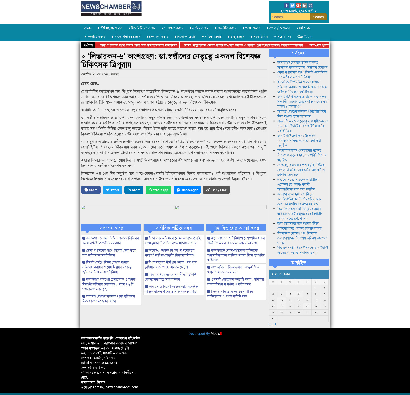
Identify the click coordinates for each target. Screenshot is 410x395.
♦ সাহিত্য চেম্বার (211, 36)
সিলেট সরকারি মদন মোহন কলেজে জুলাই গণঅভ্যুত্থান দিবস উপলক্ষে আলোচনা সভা (173, 240)
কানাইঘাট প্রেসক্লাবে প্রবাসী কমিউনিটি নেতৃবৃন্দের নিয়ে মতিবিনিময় (170, 277)
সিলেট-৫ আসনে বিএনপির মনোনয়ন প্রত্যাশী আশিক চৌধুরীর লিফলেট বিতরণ (170, 252)
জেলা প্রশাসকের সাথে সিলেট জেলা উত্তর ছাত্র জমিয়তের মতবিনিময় (129, 45)
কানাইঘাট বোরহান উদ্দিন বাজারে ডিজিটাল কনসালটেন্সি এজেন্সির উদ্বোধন (110, 240)
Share (93, 190)
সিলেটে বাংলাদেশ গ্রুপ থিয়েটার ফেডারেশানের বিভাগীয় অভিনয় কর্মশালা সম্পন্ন (302, 238)
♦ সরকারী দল (259, 36)
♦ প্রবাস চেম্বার (251, 27)
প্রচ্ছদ (87, 27)
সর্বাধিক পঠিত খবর (174, 227)
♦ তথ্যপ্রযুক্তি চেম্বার (278, 27)
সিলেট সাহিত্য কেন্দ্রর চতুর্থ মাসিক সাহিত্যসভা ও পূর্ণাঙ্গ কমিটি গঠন (230, 294)
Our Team (304, 36)
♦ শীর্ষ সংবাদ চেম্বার (110, 27)
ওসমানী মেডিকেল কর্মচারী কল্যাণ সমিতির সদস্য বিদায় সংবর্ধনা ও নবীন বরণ (235, 282)
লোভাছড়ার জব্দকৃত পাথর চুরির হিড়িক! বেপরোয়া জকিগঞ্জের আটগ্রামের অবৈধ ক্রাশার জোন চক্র (301, 169)
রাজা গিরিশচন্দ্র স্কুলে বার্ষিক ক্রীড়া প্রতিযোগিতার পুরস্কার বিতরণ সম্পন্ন (299, 226)
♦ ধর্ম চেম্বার (303, 27)
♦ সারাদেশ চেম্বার (172, 27)
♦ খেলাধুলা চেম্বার (157, 36)
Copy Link (219, 190)
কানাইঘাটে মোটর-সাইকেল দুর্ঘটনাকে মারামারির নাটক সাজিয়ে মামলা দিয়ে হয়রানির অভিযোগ (236, 255)
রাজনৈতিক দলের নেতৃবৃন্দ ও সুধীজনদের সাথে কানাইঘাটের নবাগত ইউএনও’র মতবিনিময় (302, 125)
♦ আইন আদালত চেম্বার (125, 36)
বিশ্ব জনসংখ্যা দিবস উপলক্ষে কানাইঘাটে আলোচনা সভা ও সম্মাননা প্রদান (302, 250)
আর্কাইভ (298, 262)
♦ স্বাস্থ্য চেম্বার (236, 36)
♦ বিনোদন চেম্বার (185, 36)
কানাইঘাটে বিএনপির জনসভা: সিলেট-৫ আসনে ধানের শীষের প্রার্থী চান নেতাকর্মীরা (171, 289)
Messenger (190, 190)
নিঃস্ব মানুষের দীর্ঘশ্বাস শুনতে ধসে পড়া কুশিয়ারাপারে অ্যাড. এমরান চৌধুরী (171, 264)
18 (281, 306)
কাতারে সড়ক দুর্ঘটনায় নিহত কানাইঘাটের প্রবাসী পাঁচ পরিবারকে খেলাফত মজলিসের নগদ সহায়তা (299, 199)
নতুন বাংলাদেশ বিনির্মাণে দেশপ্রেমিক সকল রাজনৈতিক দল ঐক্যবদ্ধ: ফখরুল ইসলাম (236, 240)
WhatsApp (160, 190)
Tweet (115, 190)
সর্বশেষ (299, 53)
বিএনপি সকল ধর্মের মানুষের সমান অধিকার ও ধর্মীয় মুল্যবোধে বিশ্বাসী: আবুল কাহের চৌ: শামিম (299, 213)
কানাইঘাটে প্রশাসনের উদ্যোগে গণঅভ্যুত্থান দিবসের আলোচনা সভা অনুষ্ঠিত (299, 140)
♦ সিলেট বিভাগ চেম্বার (141, 27)
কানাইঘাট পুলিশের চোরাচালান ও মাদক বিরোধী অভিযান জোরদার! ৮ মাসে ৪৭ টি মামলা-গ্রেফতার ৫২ (108, 284)
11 (281, 300)
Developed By (205, 333)
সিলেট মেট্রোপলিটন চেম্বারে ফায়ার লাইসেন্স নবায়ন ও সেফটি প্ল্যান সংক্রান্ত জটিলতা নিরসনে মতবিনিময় (233, 45)
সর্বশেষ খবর (111, 227)
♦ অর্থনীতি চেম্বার (94, 36)
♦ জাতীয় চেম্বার (199, 27)
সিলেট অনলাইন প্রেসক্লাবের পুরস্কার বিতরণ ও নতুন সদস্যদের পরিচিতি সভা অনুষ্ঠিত (302, 155)
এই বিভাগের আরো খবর (236, 227)
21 (307, 306)
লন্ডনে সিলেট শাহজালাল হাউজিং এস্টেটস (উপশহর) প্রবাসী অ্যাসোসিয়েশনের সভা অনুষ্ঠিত (298, 184)
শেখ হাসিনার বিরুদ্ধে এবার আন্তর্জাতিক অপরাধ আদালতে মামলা (233, 269)
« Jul (272, 324)
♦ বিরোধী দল (282, 36)
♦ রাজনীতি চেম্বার (225, 27)
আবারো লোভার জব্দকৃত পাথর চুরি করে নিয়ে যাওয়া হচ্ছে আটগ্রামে (108, 298)
